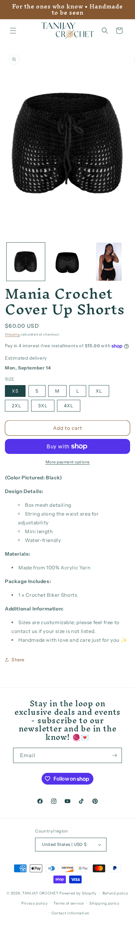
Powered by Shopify (78, 893)
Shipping (12, 334)
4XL (68, 406)
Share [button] (18, 660)
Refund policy (115, 893)
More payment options (68, 461)
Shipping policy (104, 903)
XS (15, 391)
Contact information (70, 913)
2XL (16, 406)
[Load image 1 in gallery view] (26, 262)
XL (99, 391)
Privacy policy (34, 903)
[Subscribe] (114, 755)
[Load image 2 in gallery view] (67, 262)
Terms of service (68, 903)
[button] (13, 30)
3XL (43, 406)
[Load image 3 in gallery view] (109, 262)
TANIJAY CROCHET (40, 893)
